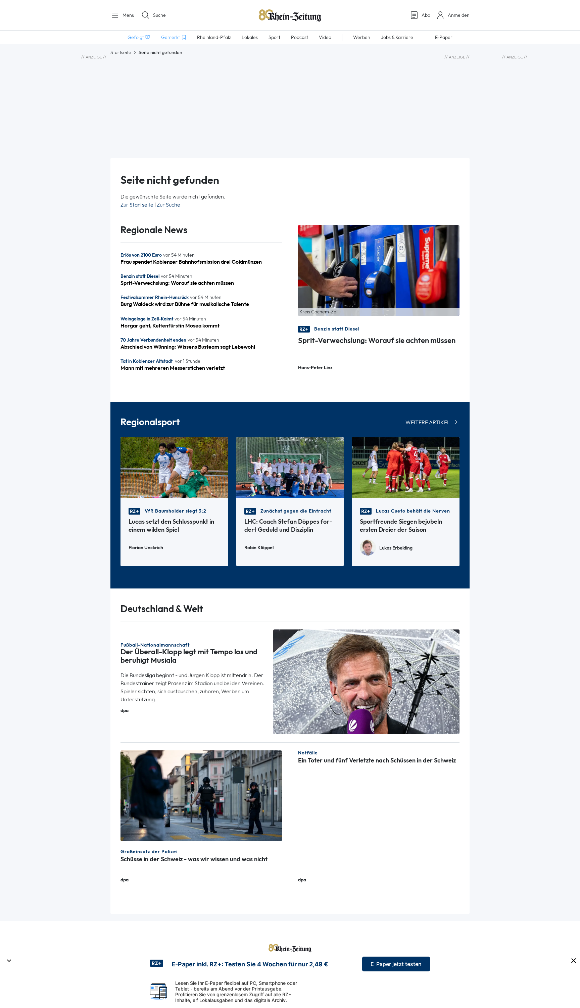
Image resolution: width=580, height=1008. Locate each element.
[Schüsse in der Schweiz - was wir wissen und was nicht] (201, 795)
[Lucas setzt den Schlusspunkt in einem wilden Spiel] (174, 466)
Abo (426, 15)
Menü (128, 15)
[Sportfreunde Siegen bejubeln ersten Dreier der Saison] (406, 466)
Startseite (120, 52)
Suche (159, 15)
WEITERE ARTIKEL (427, 422)
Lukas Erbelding (396, 548)
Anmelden (459, 15)
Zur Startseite (136, 204)
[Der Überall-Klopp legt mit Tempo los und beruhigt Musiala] (366, 681)
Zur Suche (168, 204)
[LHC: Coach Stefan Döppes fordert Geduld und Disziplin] (290, 466)
